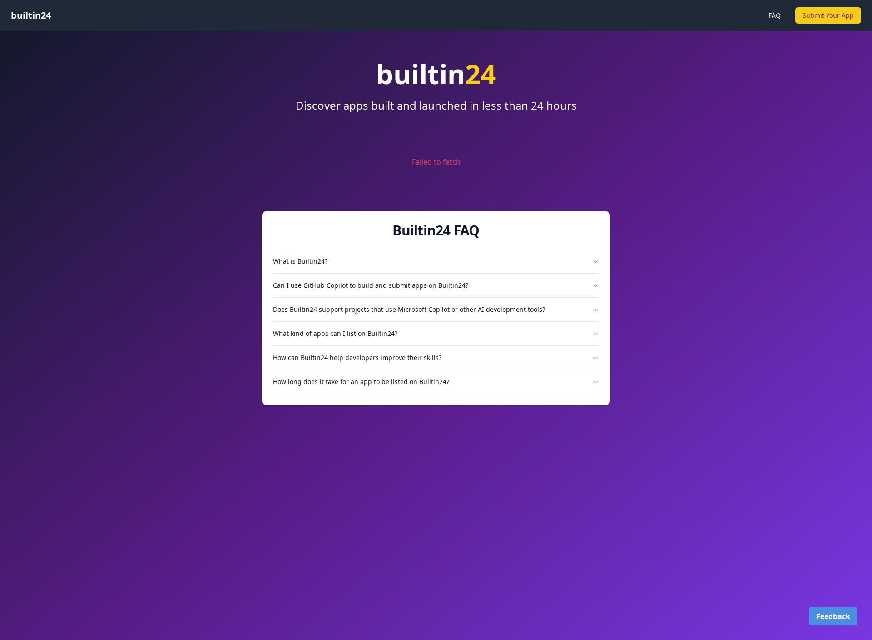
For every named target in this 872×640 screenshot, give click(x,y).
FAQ (774, 15)
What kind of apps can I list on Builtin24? (335, 333)
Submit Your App (828, 15)
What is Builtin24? (300, 261)
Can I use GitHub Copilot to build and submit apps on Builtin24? (370, 285)
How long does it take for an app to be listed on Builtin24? (361, 381)
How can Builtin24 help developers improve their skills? (357, 357)
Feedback (833, 616)
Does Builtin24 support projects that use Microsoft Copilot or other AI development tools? (409, 309)
